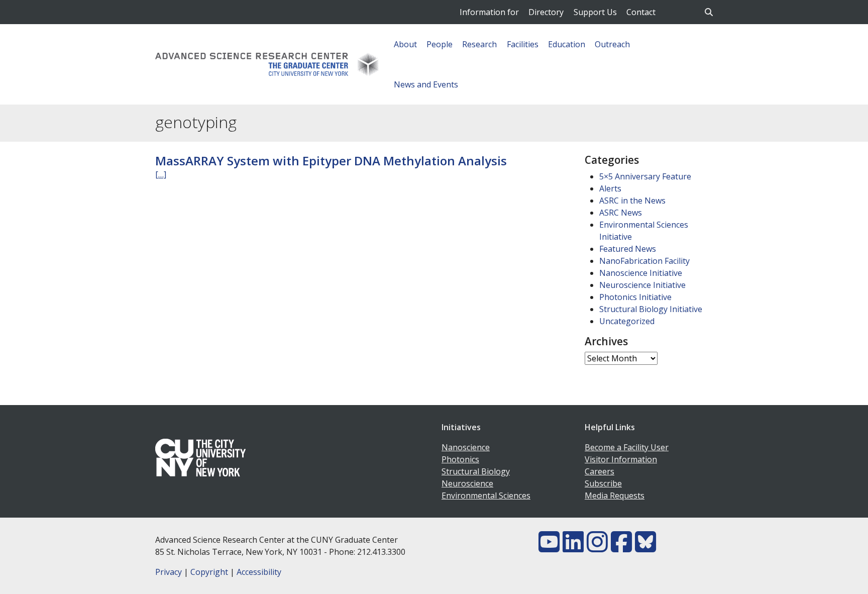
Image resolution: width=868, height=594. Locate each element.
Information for (489, 12)
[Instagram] (597, 547)
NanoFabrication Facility (644, 260)
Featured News (627, 248)
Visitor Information (621, 459)
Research (479, 44)
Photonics (460, 459)
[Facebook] (621, 547)
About (405, 44)
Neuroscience (467, 483)
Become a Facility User (627, 447)
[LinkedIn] (573, 547)
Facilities (522, 44)
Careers (599, 471)
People (439, 44)
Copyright (209, 571)
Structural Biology (476, 471)
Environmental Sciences (486, 495)
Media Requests (614, 495)
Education (566, 44)
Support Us (595, 12)
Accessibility (259, 571)
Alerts (610, 188)
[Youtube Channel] (549, 547)
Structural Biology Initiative (650, 309)
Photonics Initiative (635, 297)
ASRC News (620, 212)
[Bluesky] (645, 547)
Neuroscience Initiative (642, 284)
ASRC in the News (632, 200)
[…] (160, 174)
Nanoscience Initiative (640, 272)
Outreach (612, 44)
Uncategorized (627, 321)
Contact (641, 12)
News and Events (426, 84)
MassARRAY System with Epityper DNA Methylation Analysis (331, 160)
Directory (546, 12)
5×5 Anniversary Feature (645, 176)
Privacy (168, 571)
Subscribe (603, 483)
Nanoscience (466, 447)
